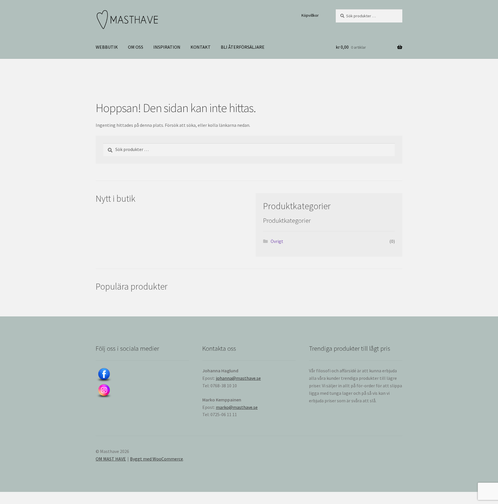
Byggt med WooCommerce (156, 459)
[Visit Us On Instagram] (142, 391)
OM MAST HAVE (111, 459)
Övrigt (277, 241)
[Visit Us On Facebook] (142, 375)
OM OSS (135, 47)
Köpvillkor (310, 15)
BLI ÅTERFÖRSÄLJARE (243, 47)
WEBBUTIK (107, 47)
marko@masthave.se (237, 407)
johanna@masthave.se (238, 378)
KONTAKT (200, 47)
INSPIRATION (166, 47)
